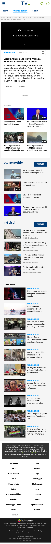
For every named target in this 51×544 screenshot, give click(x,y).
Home (5, 10)
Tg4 (37, 463)
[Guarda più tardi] (43, 52)
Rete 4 (13, 489)
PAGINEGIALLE (21, 523)
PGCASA (44, 523)
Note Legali (20, 531)
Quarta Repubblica (13, 494)
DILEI (27, 525)
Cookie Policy (38, 531)
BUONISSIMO (22, 528)
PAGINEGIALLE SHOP (33, 523)
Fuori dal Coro (13, 474)
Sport (35, 10)
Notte (37, 499)
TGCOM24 (22, 87)
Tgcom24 (37, 494)
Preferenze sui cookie (22, 533)
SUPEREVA (30, 528)
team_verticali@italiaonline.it (32, 453)
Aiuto (33, 533)
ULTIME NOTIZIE (12, 18)
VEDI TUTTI (40, 164)
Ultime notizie (20, 10)
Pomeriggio (37, 479)
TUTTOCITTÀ (21, 525)
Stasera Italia (13, 484)
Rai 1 (14, 468)
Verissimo (14, 463)
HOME (3, 18)
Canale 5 (13, 499)
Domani (37, 510)
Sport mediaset (37, 505)
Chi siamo (12, 531)
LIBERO (6, 523)
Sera (37, 489)
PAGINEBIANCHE (11, 525)
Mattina (37, 468)
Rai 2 (14, 479)
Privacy (29, 531)
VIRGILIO (13, 523)
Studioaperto (37, 484)
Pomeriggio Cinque (13, 505)
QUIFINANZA (41, 525)
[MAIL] (48, 3)
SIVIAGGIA (33, 525)
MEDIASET (9, 87)
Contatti (15, 515)
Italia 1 (13, 510)
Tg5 (37, 474)
